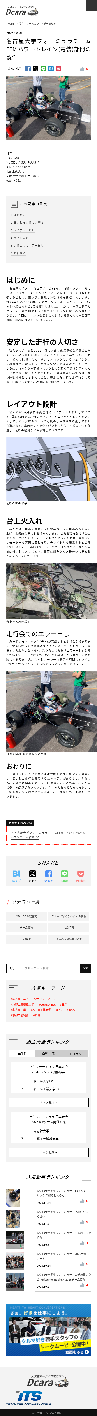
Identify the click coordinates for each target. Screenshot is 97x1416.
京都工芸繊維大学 (23, 1004)
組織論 (27, 939)
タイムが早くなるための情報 (68, 916)
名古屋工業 (19, 1010)
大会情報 (68, 928)
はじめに (18, 215)
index (72, 1010)
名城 (37, 1015)
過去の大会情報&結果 (69, 939)
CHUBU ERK (48, 1004)
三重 (64, 1004)
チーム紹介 (50, 23)
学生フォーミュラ (29, 23)
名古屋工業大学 (41, 1010)
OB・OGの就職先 (26, 916)
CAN (59, 1010)
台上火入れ (20, 238)
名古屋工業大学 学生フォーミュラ (34, 999)
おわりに (18, 253)
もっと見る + (48, 1102)
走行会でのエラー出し (27, 246)
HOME (10, 23)
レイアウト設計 (23, 230)
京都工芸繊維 (20, 1015)
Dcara (19, 11)
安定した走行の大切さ (27, 223)
